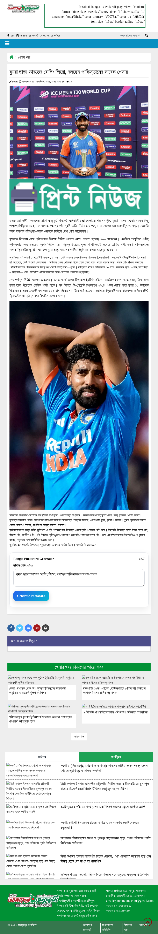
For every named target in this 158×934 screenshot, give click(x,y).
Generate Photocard (31, 596)
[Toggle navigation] (7, 43)
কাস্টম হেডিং (23, 565)
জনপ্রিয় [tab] (116, 757)
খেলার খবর (24, 57)
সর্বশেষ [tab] (42, 757)
